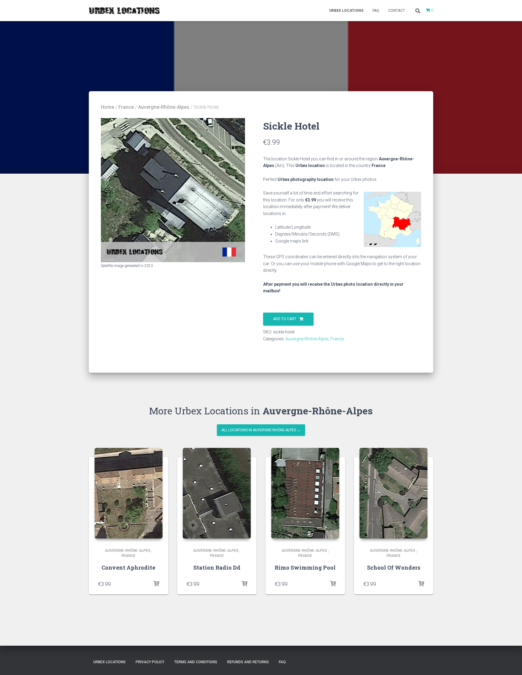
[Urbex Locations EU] (124, 10)
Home (107, 107)
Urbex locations (346, 10)
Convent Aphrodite (128, 567)
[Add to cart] (156, 584)
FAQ (375, 10)
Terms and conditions (195, 662)
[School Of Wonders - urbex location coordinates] (393, 493)
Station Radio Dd (216, 567)
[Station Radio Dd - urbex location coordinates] (217, 493)
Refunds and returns (248, 662)
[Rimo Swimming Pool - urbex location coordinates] (305, 493)
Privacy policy (150, 662)
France (126, 107)
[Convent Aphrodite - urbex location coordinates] (129, 493)
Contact (396, 10)
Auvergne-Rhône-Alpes (163, 107)
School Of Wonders (393, 567)
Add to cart (284, 319)
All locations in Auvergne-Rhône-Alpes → (261, 430)
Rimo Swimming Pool (305, 567)
